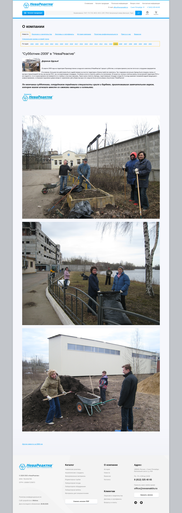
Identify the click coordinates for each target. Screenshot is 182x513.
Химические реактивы (73, 469)
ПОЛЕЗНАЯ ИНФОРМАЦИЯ (119, 3)
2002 (150, 44)
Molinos (35, 500)
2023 (46, 44)
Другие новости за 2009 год (32, 444)
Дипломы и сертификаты (64, 34)
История (107, 469)
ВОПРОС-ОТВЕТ (135, 3)
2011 (105, 44)
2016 (81, 44)
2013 (96, 44)
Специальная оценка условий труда (35, 39)
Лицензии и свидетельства (42, 34)
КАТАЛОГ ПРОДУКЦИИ (102, 3)
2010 (110, 44)
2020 (61, 44)
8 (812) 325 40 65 (143, 479)
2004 (140, 44)
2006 (130, 44)
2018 (71, 44)
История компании (84, 34)
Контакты (107, 479)
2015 (86, 44)
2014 (91, 44)
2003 (145, 44)
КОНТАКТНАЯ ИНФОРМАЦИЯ (151, 3)
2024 (41, 44)
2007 (125, 44)
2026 (31, 44)
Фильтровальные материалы (75, 476)
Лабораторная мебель (73, 490)
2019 (66, 44)
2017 (76, 44)
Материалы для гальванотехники (77, 493)
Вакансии (137, 34)
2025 (36, 44)
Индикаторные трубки (73, 479)
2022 (51, 44)
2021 (56, 44)
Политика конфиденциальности (106, 34)
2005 (135, 44)
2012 (100, 44)
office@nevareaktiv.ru (120, 7)
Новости (107, 473)
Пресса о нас (126, 34)
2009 (115, 44)
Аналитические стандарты (74, 473)
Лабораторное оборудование (75, 486)
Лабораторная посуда (73, 483)
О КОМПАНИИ (89, 3)
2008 (120, 44)
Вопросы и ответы (110, 502)
